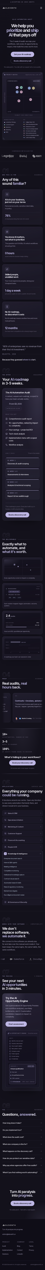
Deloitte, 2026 (9, 354)
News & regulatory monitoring (13, 887)
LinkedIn (20, 1254)
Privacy (31, 1250)
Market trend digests (10, 891)
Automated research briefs (12, 883)
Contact (19, 1250)
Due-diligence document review (14, 895)
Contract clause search (11, 879)
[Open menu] (41, 8)
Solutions (5, 1254)
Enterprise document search (13, 858)
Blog (18, 1246)
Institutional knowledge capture (14, 875)
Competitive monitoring (11, 871)
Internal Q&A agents (10, 862)
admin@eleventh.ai (9, 1234)
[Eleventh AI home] (9, 8)
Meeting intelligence (10, 867)
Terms (31, 1246)
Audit (4, 1246)
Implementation (7, 1250)
